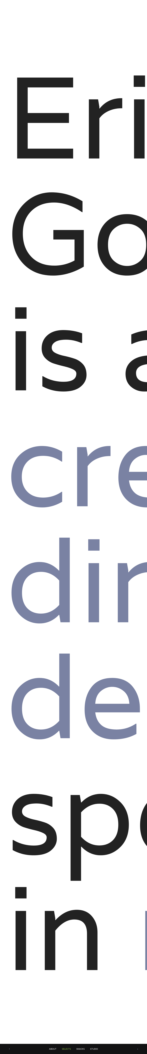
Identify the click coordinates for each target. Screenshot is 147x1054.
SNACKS (80, 1049)
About (52, 1049)
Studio (94, 1049)
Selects (66, 1049)
